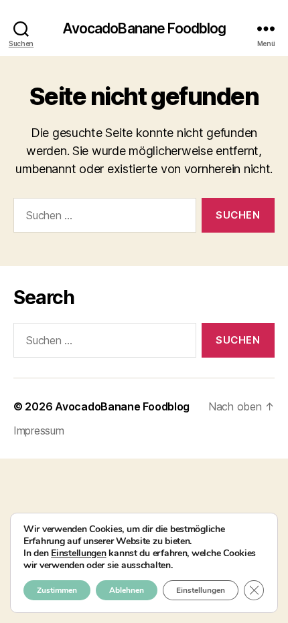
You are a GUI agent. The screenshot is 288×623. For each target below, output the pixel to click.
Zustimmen (57, 590)
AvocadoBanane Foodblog (144, 28)
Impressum (38, 430)
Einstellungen (78, 553)
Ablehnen (126, 590)
